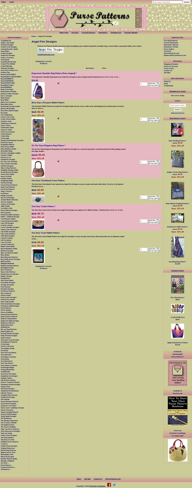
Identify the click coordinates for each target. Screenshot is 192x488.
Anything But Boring (8, 62)
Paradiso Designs (7, 289)
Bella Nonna (5, 98)
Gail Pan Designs (7, 166)
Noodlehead (5, 278)
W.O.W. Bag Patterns (8, 450)
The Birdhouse (6, 418)
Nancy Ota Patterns (8, 272)
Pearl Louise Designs (9, 297)
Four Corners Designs (9, 163)
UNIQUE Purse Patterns (10, 442)
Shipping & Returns (171, 64)
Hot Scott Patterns (7, 189)
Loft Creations (6, 240)
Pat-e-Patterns (6, 293)
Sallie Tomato (6, 338)
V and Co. (4, 444)
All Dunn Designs (7, 45)
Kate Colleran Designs (9, 210)
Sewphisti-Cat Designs (9, 376)
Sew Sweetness (7, 361)
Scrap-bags (5, 344)
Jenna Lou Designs (8, 204)
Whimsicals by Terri (8, 452)
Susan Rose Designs (8, 403)
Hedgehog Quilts (7, 180)
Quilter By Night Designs (10, 321)
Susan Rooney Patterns (9, 401)
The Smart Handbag (8, 427)
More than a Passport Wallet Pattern (48, 102)
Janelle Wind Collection (9, 200)
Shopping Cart (116, 33)
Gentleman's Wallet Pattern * (177, 227)
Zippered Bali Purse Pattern (177, 343)
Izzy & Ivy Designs (7, 197)
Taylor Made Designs (8, 416)
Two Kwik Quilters (7, 437)
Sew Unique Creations (9, 365)
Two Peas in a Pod (7, 440)
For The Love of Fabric (9, 161)
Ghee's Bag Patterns (8, 168)
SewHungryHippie (7, 367)
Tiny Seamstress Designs (10, 431)
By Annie (4, 113)
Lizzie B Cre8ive (7, 238)
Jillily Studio (5, 206)
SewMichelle (5, 372)
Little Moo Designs (7, 236)
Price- (104, 68)
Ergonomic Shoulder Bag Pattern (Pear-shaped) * (54, 73)
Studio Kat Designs (8, 397)
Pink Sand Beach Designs (10, 304)
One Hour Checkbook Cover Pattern (48, 180)
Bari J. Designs (6, 96)
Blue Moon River (7, 104)
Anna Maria (5, 60)
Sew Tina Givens (7, 363)
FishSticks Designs (8, 159)
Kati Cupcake (6, 212)
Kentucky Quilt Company (10, 214)
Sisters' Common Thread (10, 382)
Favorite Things (6, 155)
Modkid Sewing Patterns (10, 265)
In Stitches (5, 193)
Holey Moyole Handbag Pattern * (178, 203)
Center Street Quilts (8, 119)
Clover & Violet (6, 130)
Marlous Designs (7, 251)
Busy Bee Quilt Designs (9, 110)
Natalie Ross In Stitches (10, 274)
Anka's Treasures (7, 57)
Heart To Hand (6, 176)
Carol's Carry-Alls (7, 117)
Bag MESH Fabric (7, 85)
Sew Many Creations (8, 357)
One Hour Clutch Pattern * (44, 206)
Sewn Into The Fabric (8, 374)
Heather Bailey (6, 178)
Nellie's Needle (6, 276)
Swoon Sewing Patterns (9, 412)
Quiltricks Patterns (8, 323)
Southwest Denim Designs (10, 384)
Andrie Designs (6, 53)
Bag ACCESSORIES (8, 74)
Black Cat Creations (8, 102)
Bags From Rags (7, 89)
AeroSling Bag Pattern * (177, 262)
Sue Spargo (5, 399)
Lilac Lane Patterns (8, 234)
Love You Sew (6, 242)
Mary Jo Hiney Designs (9, 253)
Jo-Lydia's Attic (6, 208)
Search (177, 101)
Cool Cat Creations (8, 132)
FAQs (166, 83)
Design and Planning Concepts (12, 140)
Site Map (167, 72)
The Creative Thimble (9, 423)
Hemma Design (6, 183)
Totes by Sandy (6, 433)
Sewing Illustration (7, 369)
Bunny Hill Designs (8, 108)
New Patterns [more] (177, 118)
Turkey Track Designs (9, 435)
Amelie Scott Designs (9, 47)
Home (33, 36)
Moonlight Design (7, 268)
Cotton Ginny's (6, 134)
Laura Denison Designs (9, 221)
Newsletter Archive (171, 47)
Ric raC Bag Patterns (9, 329)
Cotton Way (5, 136)
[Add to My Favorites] (58, 83)
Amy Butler (5, 51)
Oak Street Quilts (7, 280)
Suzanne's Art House (8, 406)
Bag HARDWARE (7, 81)
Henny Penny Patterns (9, 185)
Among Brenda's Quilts (9, 49)
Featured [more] (177, 270)
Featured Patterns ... (8, 467)
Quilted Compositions (9, 318)
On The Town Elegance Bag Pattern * (48, 145)
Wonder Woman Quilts (9, 459)
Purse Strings (6, 310)
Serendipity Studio (7, 348)
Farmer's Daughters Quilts (11, 153)
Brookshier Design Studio (10, 106)
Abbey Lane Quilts (7, 43)
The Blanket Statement (9, 420)
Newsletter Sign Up (171, 45)
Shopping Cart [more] (177, 91)
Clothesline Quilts (7, 127)
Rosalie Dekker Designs (10, 333)
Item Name (90, 68)
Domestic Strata (7, 142)
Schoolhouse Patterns (9, 342)
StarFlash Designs (7, 389)
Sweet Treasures (7, 410)
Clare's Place (6, 125)
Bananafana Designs (8, 91)
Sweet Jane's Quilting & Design (12, 408)
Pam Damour (6, 287)
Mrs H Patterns (6, 270)
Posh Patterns (6, 308)
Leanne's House (7, 225)
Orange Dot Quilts (7, 285)
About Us (167, 81)
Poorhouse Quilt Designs (10, 306)
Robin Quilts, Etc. (7, 331)
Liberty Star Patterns (8, 229)
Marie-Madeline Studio (9, 248)
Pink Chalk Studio (7, 302)
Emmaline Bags (7, 151)
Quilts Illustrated (7, 325)
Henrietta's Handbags (97, 486)
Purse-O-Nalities (7, 312)
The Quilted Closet (7, 425)
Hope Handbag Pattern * (178, 141)
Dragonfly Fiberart (7, 144)
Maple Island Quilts (8, 246)
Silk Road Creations (8, 380)
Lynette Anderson (7, 244)
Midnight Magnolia (7, 263)
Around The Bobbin (8, 64)
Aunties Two (5, 72)
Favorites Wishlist (131, 33)
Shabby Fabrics (6, 378)
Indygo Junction (7, 195)
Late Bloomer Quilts (8, 219)
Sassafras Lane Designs (10, 340)
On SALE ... (5, 463)
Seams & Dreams (7, 346)
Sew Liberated (6, 355)
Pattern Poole (6, 295)
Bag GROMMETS (7, 79)
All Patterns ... (6, 469)
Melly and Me (5, 261)
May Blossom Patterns (9, 257)
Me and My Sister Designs (10, 259)
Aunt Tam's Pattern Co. (9, 70)
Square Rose (5, 386)
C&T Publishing (6, 115)
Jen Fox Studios (7, 202)
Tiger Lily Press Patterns (10, 429)
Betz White (5, 100)
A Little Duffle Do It (178, 317)
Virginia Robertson (8, 448)
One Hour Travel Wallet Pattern (46, 233)
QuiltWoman (5, 327)
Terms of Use (169, 68)
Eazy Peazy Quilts (7, 146)
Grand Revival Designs (9, 172)
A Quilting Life (6, 40)
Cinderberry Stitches (8, 123)
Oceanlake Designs (8, 282)
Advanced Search (177, 113)
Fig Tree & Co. (6, 157)
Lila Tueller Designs (8, 231)
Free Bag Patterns (88, 33)
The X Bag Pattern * (177, 297)
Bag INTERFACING (8, 83)
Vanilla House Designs (9, 446)
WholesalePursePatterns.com (175, 55)
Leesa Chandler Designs (10, 227)
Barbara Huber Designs (9, 94)
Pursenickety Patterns (9, 314)
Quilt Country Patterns (9, 316)
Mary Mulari (5, 255)
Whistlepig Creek (7, 454)
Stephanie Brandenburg (9, 391)
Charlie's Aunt (6, 121)
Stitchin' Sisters (7, 393)
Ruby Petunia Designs (9, 335)
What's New (64, 33)
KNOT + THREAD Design (10, 217)
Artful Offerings (6, 66)
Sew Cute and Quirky (8, 352)
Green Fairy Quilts (7, 174)
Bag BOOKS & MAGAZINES (11, 77)
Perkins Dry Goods (8, 299)
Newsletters (102, 33)
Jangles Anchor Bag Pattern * (178, 172)
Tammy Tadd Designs (9, 414)
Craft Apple (5, 138)
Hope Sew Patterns (8, 187)
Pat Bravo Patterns (8, 291)
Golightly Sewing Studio (9, 170)
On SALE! (75, 33)
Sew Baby (4, 350)
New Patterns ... (6, 465)
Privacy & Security (171, 66)
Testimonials (168, 86)
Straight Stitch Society (9, 395)
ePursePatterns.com (171, 53)
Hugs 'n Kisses (6, 191)
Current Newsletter (171, 43)
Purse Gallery (169, 49)
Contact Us (168, 70)
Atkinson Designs (7, 68)
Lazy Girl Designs (7, 223)
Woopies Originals (7, 461)
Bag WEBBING (6, 87)
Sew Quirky (5, 359)
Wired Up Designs (7, 457)
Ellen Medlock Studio (8, 149)
